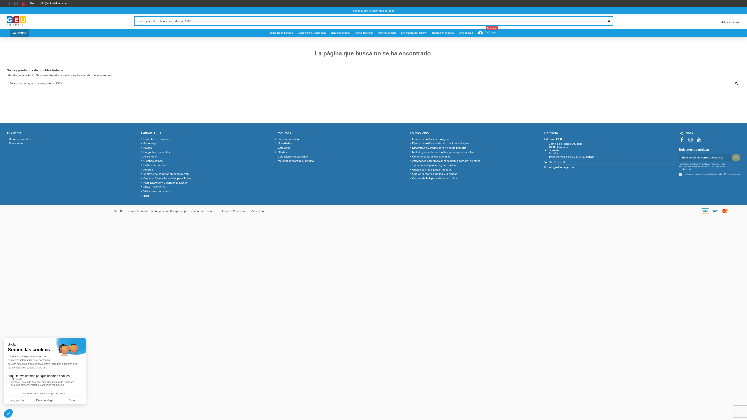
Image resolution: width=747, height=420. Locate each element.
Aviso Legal (258, 211)
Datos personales (20, 139)
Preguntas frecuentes (156, 152)
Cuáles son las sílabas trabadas (432, 169)
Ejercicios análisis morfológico (430, 139)
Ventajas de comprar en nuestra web (166, 173)
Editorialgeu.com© (160, 211)
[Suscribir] (736, 157)
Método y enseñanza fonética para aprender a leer (443, 152)
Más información (732, 174)
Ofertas (282, 152)
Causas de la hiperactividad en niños (435, 178)
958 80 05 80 (557, 162)
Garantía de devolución (157, 139)
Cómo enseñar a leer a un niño (431, 156)
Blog (32, 3)
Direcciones (16, 143)
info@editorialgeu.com (54, 3)
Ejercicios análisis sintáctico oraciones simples (440, 143)
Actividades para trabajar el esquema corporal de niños (446, 160)
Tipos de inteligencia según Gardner (434, 165)
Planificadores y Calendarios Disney (165, 182)
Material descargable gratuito (296, 160)
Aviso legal (150, 156)
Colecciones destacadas (293, 156)
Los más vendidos (289, 139)
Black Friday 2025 (154, 186)
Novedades (285, 143)
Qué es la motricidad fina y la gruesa (434, 173)
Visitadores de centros (157, 191)
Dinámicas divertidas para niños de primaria (439, 147)
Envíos (147, 147)
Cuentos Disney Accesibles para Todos (167, 178)
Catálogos (284, 147)
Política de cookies (154, 165)
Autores (148, 169)
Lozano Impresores (201, 211)
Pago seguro (151, 143)
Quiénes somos (153, 160)
